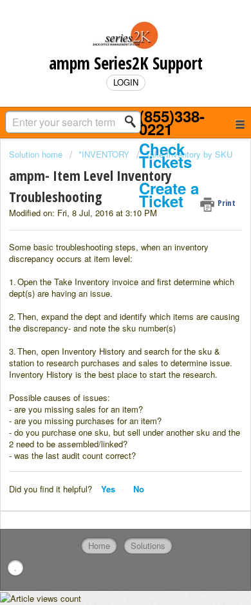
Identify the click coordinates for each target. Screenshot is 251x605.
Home (99, 545)
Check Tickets (165, 155)
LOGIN (125, 82)
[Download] (101, 292)
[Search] (134, 121)
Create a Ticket (169, 195)
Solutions (148, 545)
